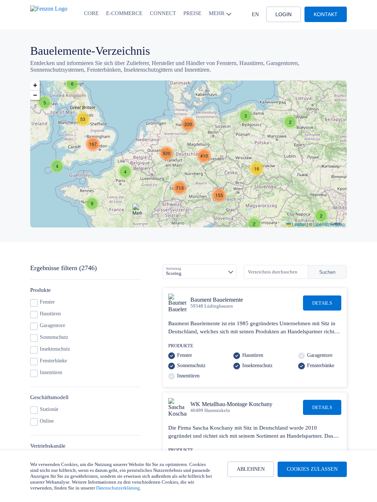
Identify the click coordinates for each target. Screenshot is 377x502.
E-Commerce (124, 13)
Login (283, 14)
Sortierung (173, 268)
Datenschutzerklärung (118, 488)
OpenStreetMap (329, 224)
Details (322, 303)
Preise (192, 13)
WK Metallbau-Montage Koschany (231, 404)
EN (255, 14)
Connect (163, 13)
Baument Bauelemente (216, 300)
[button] (72, 83)
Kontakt (326, 14)
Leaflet (298, 224)
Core (91, 13)
